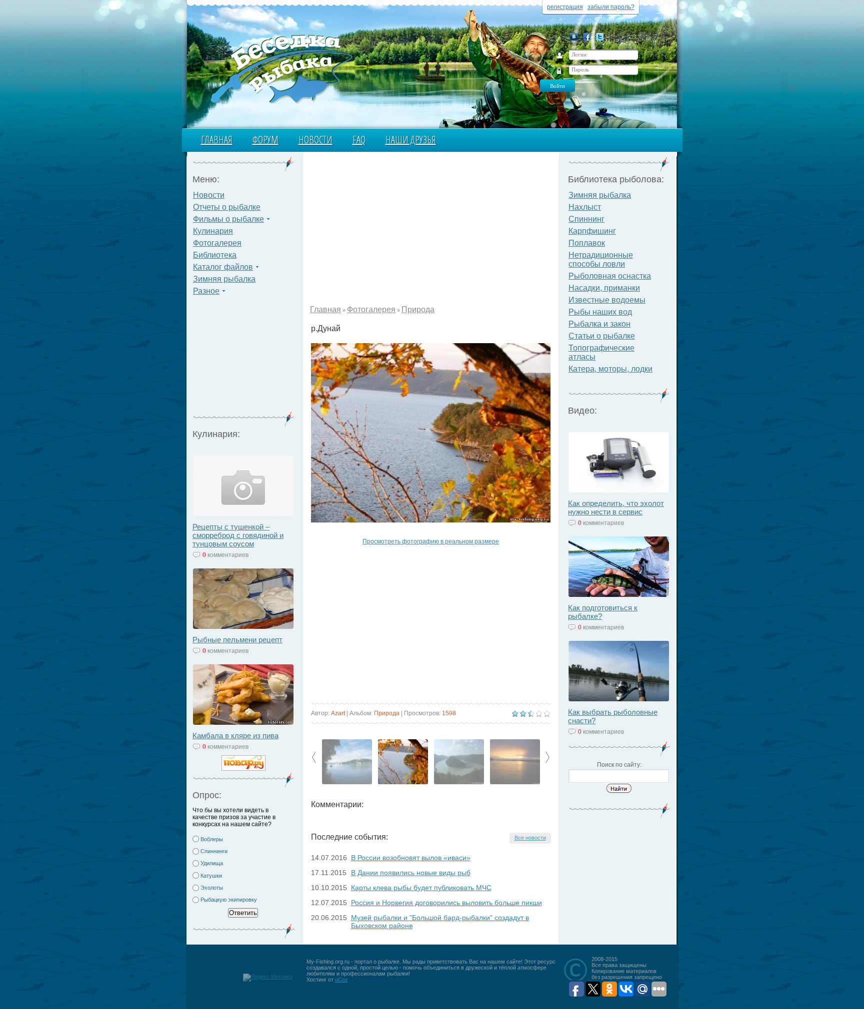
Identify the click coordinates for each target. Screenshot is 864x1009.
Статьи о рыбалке (601, 336)
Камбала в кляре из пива (235, 735)
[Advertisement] (244, 360)
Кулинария (213, 231)
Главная (216, 139)
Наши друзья (411, 139)
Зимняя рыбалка (224, 279)
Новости (315, 139)
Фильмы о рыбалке (228, 219)
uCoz (341, 980)
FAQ (359, 139)
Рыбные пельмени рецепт (237, 639)
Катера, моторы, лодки (610, 369)
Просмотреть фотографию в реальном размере (430, 541)
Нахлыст (584, 207)
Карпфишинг (592, 231)
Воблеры (211, 839)
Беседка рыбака (280, 67)
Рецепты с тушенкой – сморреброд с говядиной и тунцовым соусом (238, 535)
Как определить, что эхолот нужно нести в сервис (616, 507)
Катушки (211, 876)
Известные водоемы (607, 300)
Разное (206, 291)
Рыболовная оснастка (609, 276)
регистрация (565, 6)
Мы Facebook (586, 36)
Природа (418, 309)
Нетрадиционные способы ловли (600, 259)
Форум (265, 139)
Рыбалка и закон (599, 324)
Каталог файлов (223, 267)
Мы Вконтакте (574, 36)
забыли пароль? (611, 6)
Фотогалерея (217, 243)
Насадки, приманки (604, 288)
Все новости (530, 838)
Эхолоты (211, 888)
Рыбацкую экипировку (228, 900)
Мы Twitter (600, 36)
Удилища (211, 863)
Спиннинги (214, 851)
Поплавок (586, 243)
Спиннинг (586, 219)
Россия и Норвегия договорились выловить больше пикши (446, 903)
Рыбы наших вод (600, 312)
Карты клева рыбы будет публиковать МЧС (421, 888)
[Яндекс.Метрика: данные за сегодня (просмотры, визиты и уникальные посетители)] (267, 978)
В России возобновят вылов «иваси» (410, 858)
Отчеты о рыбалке (226, 207)
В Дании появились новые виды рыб (410, 873)
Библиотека (214, 255)
